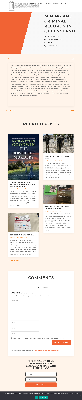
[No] (80, 396)
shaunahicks (53, 36)
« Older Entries (14, 260)
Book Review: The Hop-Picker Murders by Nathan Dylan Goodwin (22, 184)
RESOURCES (40, 3)
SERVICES (56, 3)
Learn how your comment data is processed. (47, 350)
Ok (36, 397)
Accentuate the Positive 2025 (57, 157)
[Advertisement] (29, 101)
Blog (50, 42)
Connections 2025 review (22, 235)
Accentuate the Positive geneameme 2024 (57, 208)
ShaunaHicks (15, 189)
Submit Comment (61, 342)
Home (32, 3)
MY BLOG (48, 3)
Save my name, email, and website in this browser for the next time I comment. (38, 338)
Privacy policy (43, 397)
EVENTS (63, 3)
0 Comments (53, 46)
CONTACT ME (43, 8)
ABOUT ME (33, 8)
